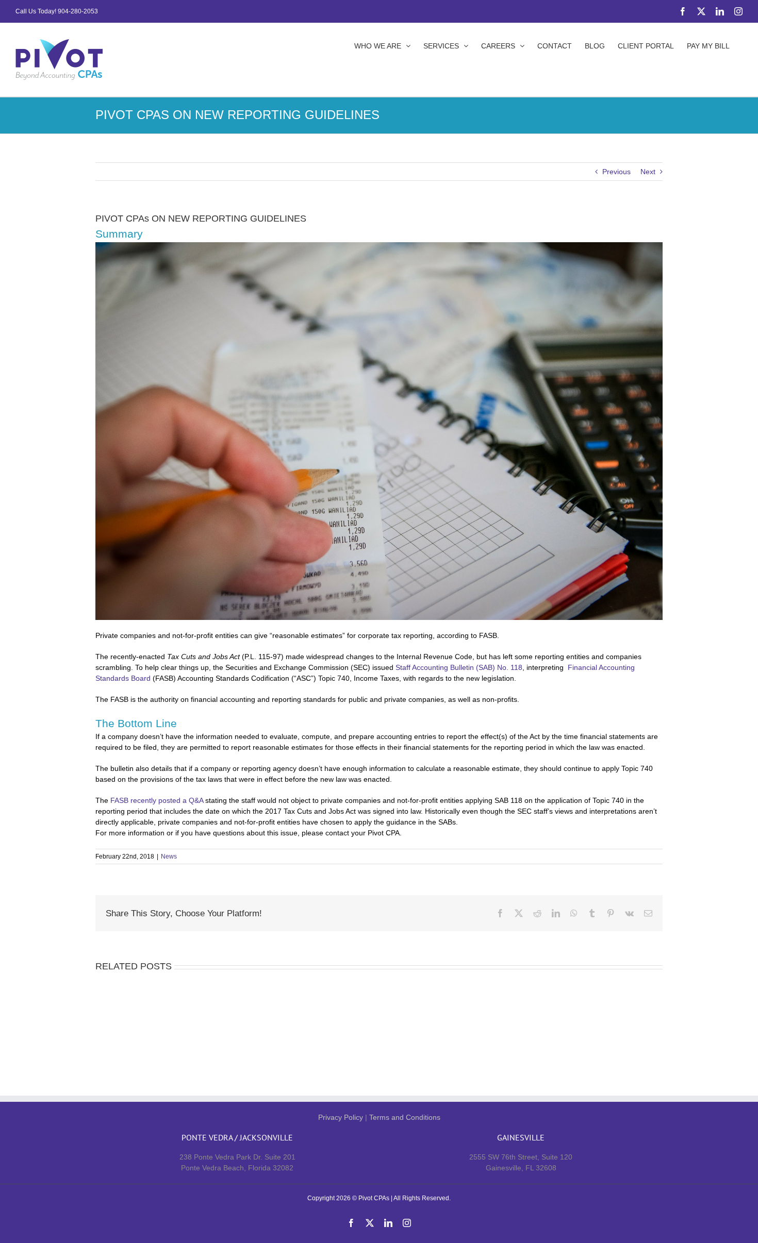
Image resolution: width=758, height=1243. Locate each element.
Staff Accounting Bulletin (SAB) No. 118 (459, 667)
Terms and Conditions (404, 1117)
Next (647, 171)
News (169, 856)
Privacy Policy (340, 1117)
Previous (616, 171)
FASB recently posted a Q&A (156, 800)
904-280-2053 (78, 11)
